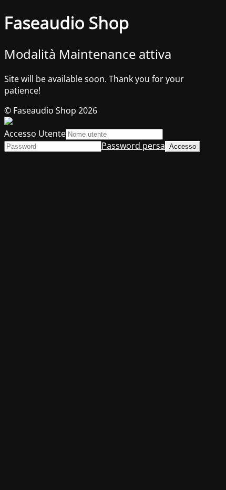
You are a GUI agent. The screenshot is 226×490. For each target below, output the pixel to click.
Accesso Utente (35, 133)
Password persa (133, 145)
